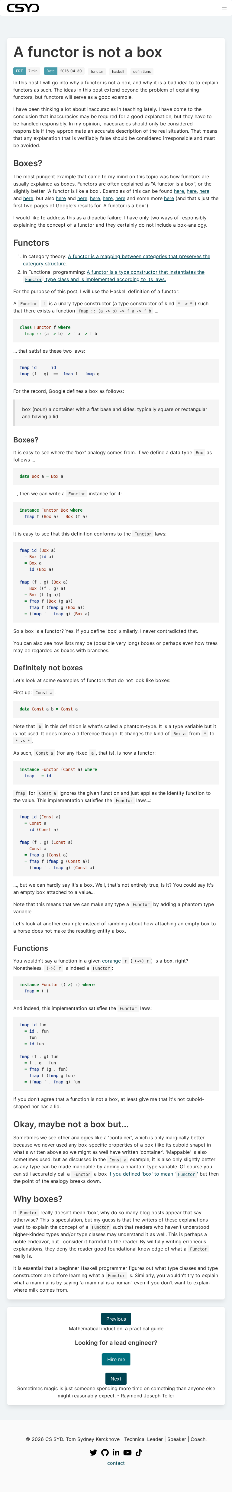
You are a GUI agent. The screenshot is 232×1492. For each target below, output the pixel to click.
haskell (118, 71)
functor (97, 71)
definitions (142, 71)
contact (116, 1463)
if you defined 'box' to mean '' (153, 1174)
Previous (116, 1319)
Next (116, 1379)
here (179, 191)
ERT (19, 71)
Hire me (116, 1359)
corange (111, 961)
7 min (32, 71)
